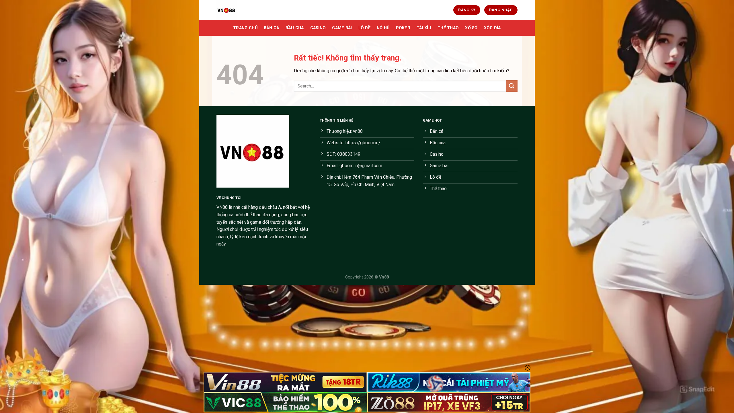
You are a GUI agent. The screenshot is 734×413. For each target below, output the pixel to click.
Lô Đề (364, 28)
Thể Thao (448, 28)
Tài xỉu (424, 28)
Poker (403, 28)
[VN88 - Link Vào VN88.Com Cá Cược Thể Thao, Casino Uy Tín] (245, 10)
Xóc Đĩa (492, 28)
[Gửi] (512, 85)
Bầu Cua (295, 28)
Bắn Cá (271, 28)
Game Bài (342, 28)
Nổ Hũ (383, 28)
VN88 (222, 207)
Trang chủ (245, 28)
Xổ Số (471, 28)
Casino (318, 28)
